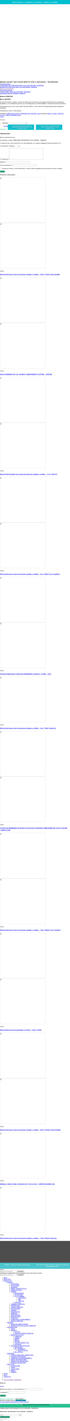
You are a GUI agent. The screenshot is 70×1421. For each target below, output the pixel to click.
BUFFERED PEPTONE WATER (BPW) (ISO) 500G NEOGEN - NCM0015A (18, 87)
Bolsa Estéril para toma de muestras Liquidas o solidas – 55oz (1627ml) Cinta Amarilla (30, 1130)
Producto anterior (5, 84)
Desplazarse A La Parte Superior (19, 1402)
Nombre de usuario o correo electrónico (12, 1389)
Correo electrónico (6, 165)
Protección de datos (55, 1265)
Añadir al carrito (5, 1417)
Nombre (3, 162)
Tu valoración (4, 159)
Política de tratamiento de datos (57, 1265)
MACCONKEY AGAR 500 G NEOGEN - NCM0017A (12, 93)
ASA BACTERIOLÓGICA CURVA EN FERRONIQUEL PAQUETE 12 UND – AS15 (25, 674)
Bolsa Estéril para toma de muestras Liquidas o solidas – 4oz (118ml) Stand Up (28, 728)
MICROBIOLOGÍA (25, 113)
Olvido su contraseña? (6, 1399)
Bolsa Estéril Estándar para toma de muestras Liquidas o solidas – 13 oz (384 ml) (28, 474)
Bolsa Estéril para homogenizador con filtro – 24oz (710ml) (21, 1030)
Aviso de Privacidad (42, 1265)
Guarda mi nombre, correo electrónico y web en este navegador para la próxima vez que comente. (32, 168)
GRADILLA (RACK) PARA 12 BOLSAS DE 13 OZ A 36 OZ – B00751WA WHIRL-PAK (27, 1184)
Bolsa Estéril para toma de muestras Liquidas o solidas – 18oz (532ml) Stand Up (28, 1238)
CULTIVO (2, 115)
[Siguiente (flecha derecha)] (2, 1420)
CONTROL (61, 113)
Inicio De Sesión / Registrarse (12, 1380)
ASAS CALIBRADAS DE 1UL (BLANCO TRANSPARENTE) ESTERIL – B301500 (26, 374)
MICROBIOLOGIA (16, 115)
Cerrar (2, 116)
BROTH (49, 113)
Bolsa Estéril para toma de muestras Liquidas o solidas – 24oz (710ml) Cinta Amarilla (30, 274)
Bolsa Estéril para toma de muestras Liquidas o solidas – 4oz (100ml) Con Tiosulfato (30, 574)
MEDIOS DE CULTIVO (13, 113)
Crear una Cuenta (20, 1400)
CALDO (55, 113)
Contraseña (4, 1392)
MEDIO (8, 115)
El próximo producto (6, 90)
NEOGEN (33, 113)
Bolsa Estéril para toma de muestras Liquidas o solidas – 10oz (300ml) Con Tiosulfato (30, 930)
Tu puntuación (5, 146)
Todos (39, 113)
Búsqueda (20, 1271)
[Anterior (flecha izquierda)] (0, 1420)
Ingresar (3, 1395)
